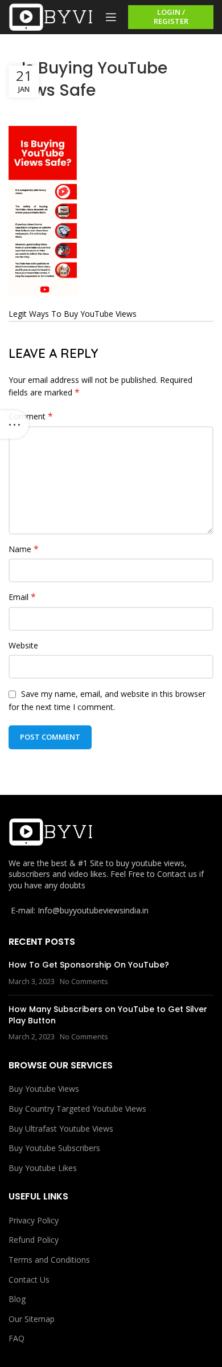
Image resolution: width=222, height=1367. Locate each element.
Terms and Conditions (49, 1259)
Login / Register (171, 16)
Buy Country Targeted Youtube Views (77, 1108)
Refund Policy (34, 1239)
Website (23, 645)
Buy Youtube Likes (43, 1167)
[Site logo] (51, 16)
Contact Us (29, 1279)
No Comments (84, 981)
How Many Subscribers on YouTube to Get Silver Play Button (108, 1014)
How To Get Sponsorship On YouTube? (89, 964)
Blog (17, 1298)
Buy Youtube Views (44, 1088)
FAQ (16, 1338)
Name (24, 549)
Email (22, 597)
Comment (31, 416)
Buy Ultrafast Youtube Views (61, 1128)
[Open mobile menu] (111, 17)
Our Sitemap (32, 1318)
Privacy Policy (34, 1220)
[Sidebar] (14, 424)
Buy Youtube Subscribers (54, 1147)
